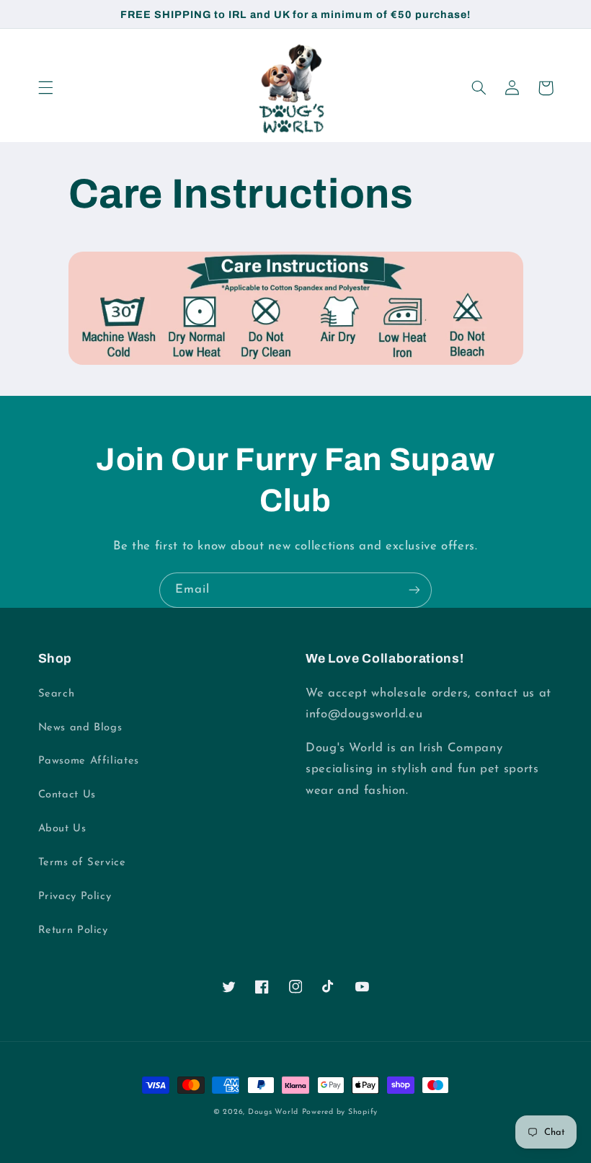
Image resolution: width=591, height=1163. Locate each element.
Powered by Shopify (340, 1112)
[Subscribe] (414, 590)
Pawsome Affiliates (88, 761)
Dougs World (273, 1112)
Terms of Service (82, 862)
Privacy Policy (75, 896)
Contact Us (67, 795)
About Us (62, 828)
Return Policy (73, 930)
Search (56, 694)
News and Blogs (80, 727)
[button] (45, 88)
